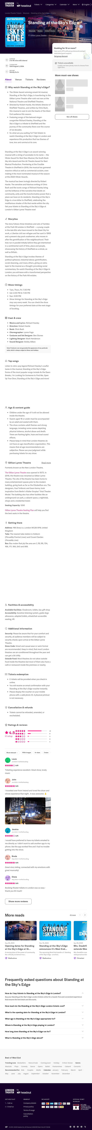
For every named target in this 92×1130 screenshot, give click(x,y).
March (73, 1070)
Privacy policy (28, 1106)
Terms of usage (29, 1110)
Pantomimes (57, 1066)
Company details (29, 1103)
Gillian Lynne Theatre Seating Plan (19, 510)
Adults (38, 1070)
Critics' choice (67, 1063)
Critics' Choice (50, 31)
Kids (22, 1070)
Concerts (77, 1066)
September (35, 1073)
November (55, 1073)
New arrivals (33, 1063)
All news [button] (73, 915)
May (6, 1073)
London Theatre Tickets (13, 13)
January (55, 1070)
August (25, 1073)
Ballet (47, 1066)
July (19, 1073)
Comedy (24, 1066)
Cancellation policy (28, 1115)
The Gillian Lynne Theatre (15, 472)
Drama (40, 31)
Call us (9, 1103)
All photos (87, 39)
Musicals (26, 13)
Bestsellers (21, 1063)
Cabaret (68, 1066)
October (46, 1073)
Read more (46, 462)
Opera (40, 1066)
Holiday (56, 1063)
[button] (38, 4)
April (80, 1070)
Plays (16, 1066)
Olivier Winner (63, 31)
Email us (10, 1106)
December (66, 1073)
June (13, 1073)
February (64, 1070)
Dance (32, 1066)
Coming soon (46, 1063)
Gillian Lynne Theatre (38, 35)
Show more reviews (18, 901)
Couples (30, 1070)
